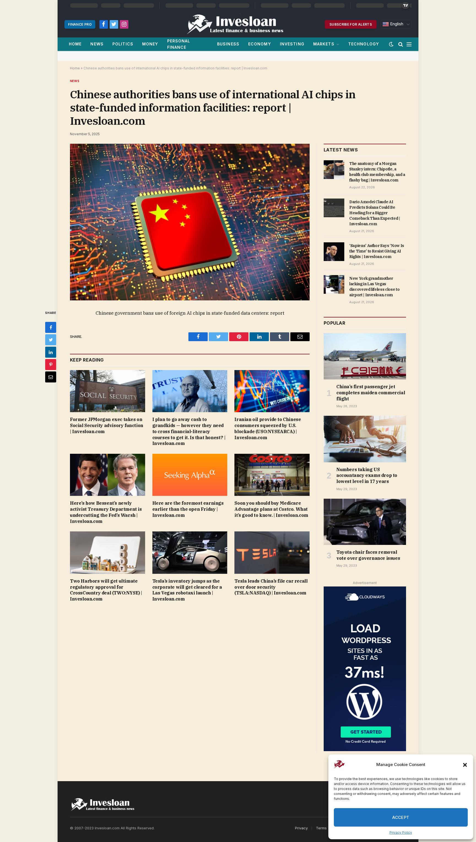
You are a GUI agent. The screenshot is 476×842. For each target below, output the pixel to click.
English (396, 23)
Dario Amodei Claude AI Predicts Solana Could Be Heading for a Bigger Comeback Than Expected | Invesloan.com (374, 212)
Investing (292, 44)
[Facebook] (50, 327)
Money (150, 44)
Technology (363, 44)
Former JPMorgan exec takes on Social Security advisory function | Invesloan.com (106, 425)
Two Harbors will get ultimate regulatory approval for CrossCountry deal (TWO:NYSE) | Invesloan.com (106, 590)
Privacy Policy (401, 832)
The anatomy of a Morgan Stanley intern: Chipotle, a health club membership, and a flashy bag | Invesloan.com (377, 172)
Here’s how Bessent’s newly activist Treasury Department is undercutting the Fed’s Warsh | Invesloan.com (106, 512)
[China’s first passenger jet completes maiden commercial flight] (365, 356)
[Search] (400, 44)
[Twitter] (50, 339)
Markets (323, 44)
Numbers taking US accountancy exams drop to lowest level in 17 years (366, 475)
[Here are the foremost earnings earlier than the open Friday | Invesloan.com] (190, 475)
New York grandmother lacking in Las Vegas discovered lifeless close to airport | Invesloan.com (374, 286)
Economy (259, 44)
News (96, 44)
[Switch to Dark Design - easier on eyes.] (391, 44)
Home (75, 44)
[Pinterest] (50, 364)
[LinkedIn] (50, 352)
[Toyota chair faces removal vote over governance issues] (365, 522)
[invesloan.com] (238, 24)
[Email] (50, 376)
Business (228, 44)
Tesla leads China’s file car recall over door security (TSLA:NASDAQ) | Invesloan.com (270, 587)
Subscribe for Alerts (350, 24)
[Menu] (409, 44)
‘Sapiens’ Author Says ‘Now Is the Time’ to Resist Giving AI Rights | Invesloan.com (376, 251)
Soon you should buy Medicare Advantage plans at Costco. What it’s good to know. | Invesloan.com (271, 509)
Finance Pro (80, 24)
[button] (465, 765)
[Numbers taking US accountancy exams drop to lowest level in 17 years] (365, 439)
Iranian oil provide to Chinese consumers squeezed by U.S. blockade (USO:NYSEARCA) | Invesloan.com (267, 428)
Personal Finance (178, 44)
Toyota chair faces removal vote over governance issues (368, 555)
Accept (400, 817)
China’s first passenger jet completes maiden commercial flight (370, 392)
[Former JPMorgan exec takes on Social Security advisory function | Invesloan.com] (107, 391)
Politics (122, 44)
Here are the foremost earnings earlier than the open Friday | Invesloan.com (188, 509)
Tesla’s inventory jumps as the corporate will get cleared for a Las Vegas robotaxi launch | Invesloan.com (187, 590)
